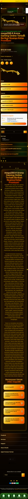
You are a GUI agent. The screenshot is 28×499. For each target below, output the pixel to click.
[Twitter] (4, 161)
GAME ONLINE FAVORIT (7, 105)
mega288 (7, 184)
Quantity (3, 128)
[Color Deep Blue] (6, 63)
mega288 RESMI (6, 96)
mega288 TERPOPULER (7, 109)
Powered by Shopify (23, 489)
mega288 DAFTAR (6, 89)
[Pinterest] (6, 161)
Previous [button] (1, 1)
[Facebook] (2, 161)
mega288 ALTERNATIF (7, 101)
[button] (14, 145)
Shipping (7, 51)
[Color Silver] (11, 63)
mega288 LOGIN (6, 84)
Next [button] (26, 1)
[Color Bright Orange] (2, 63)
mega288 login (8, 255)
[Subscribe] (23, 475)
